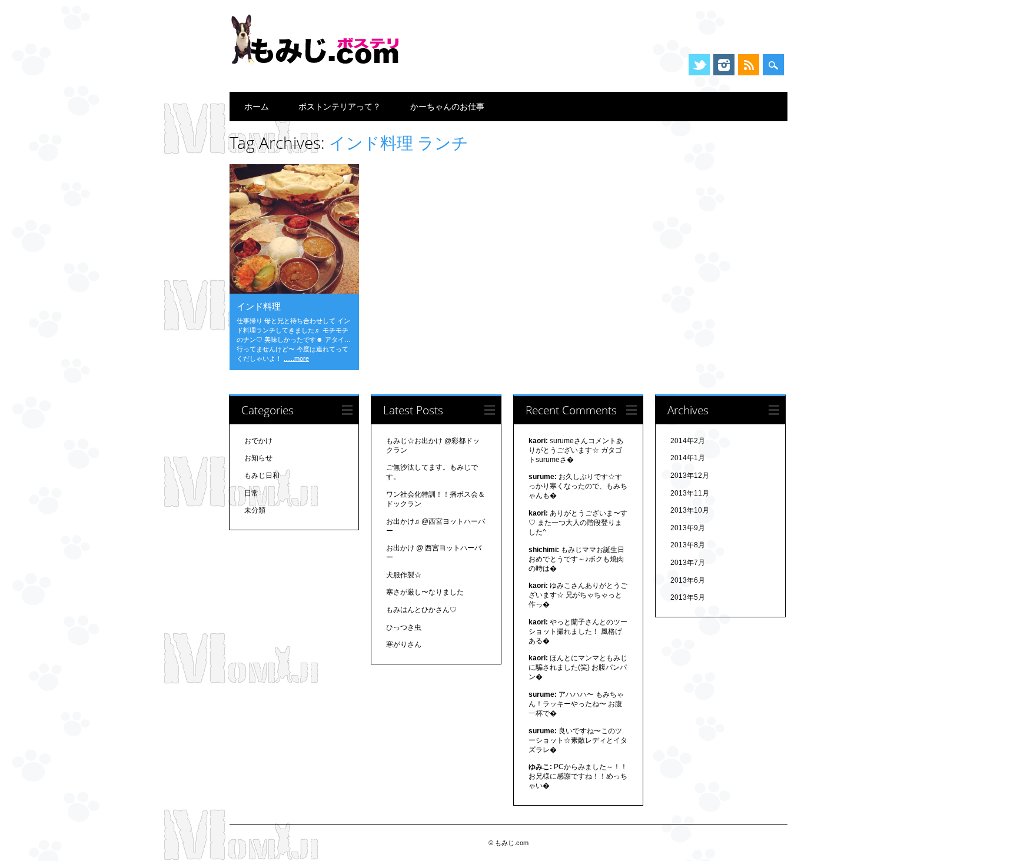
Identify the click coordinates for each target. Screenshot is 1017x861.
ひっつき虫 (403, 627)
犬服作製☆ (403, 575)
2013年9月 (687, 528)
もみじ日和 (262, 475)
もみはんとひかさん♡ (421, 610)
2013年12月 (689, 475)
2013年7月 (687, 563)
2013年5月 (687, 597)
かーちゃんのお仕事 (447, 106)
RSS (748, 64)
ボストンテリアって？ (339, 106)
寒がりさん (403, 644)
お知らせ (258, 458)
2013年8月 (687, 545)
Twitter (699, 64)
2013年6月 (687, 580)
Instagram (723, 64)
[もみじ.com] (318, 70)
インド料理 (259, 306)
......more (296, 358)
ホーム (256, 106)
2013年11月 (689, 493)
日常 (251, 493)
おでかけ (258, 441)
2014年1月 (687, 458)
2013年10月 (689, 510)
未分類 (254, 510)
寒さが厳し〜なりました (425, 592)
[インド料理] (294, 290)
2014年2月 (687, 441)
